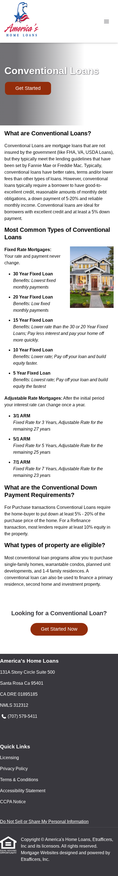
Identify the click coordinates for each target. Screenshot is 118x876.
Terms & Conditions (19, 779)
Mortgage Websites (40, 852)
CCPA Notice (13, 801)
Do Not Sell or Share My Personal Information (44, 821)
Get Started (28, 88)
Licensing (9, 757)
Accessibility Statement (22, 790)
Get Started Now (59, 629)
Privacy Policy (14, 768)
